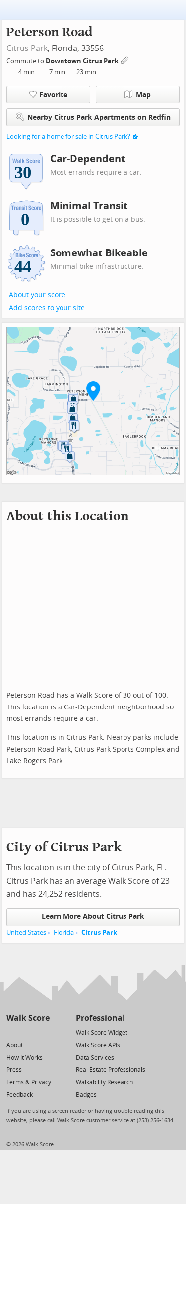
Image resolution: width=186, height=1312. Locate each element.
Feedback (19, 1094)
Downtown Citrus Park (83, 61)
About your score (37, 295)
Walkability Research (104, 1082)
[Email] (43, 1032)
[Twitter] (12, 1032)
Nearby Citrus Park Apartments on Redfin (99, 117)
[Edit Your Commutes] (125, 59)
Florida (64, 932)
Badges (86, 1094)
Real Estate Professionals (110, 1069)
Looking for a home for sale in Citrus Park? (68, 136)
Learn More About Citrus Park (93, 916)
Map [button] (143, 95)
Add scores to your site (47, 308)
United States (26, 932)
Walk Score (28, 1018)
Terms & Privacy (28, 1082)
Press (14, 1069)
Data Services (95, 1057)
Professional (100, 1018)
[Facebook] (27, 1032)
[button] (93, 390)
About (14, 1045)
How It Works (24, 1057)
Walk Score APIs (98, 1045)
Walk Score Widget (101, 1032)
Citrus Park (27, 48)
